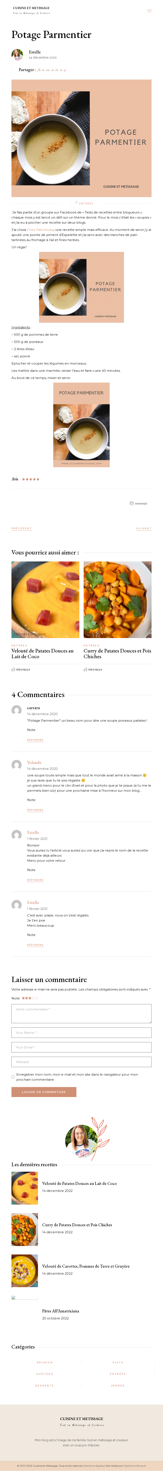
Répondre (35, 740)
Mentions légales (94, 1465)
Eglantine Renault (135, 1465)
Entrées (86, 203)
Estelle (35, 52)
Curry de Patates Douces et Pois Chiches (117, 653)
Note (31, 730)
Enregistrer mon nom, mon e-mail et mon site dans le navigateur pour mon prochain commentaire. (77, 1077)
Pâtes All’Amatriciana (60, 1311)
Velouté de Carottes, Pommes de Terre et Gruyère (86, 1266)
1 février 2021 (37, 839)
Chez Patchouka (40, 230)
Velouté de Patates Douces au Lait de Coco (42, 653)
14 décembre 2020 (42, 714)
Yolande (34, 762)
